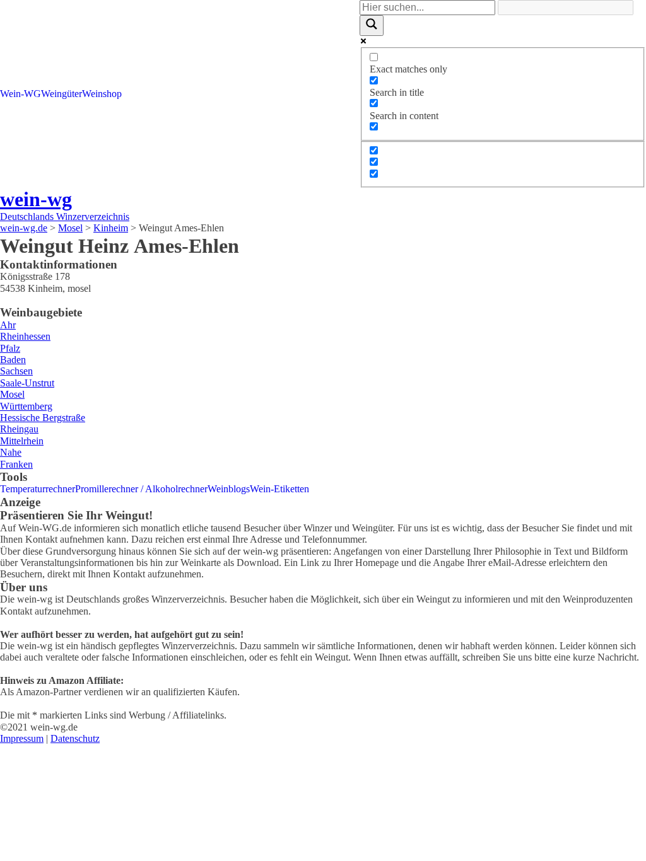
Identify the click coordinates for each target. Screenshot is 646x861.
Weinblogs (229, 488)
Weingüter (61, 93)
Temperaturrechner (37, 488)
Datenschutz (75, 738)
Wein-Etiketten (279, 488)
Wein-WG (20, 93)
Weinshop (102, 93)
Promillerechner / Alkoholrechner (141, 488)
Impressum (22, 738)
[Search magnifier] (372, 25)
